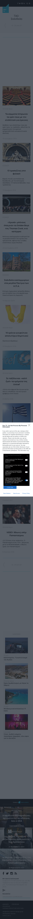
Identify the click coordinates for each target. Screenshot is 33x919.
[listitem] (16, 456)
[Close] (29, 425)
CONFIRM (10, 487)
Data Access (16, 493)
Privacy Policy (26, 493)
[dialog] (16, 459)
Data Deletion (7, 493)
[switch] (26, 460)
